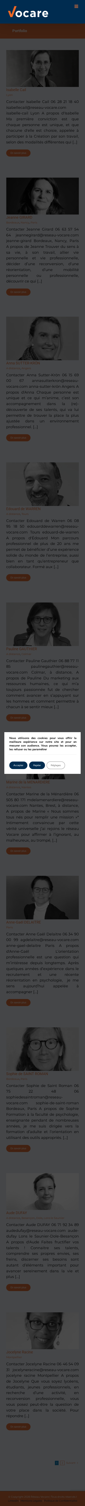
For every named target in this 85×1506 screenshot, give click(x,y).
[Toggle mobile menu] (76, 6)
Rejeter (37, 765)
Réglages (56, 765)
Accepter (18, 765)
